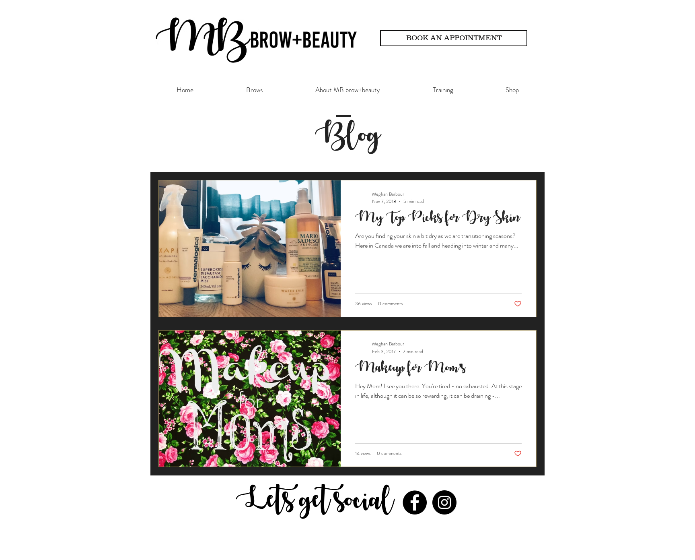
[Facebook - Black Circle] (415, 502)
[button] (254, 90)
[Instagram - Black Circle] (444, 502)
